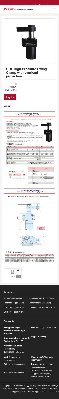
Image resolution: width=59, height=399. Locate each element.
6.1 (54, 391)
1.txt (13, 276)
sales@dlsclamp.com (46, 327)
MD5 (18, 277)
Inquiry (10, 97)
